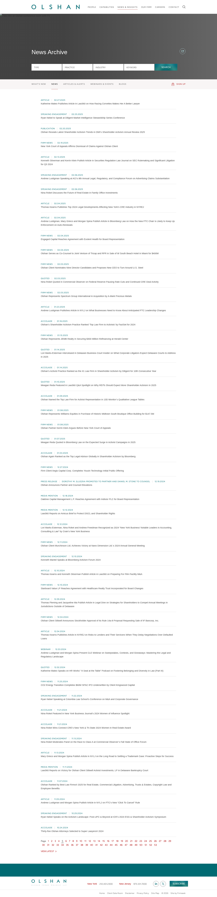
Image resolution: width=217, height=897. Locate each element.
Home (102, 893)
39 (86, 844)
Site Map (155, 893)
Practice (70, 67)
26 (155, 841)
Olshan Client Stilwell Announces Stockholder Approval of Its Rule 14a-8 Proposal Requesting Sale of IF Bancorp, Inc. (100, 620)
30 (43, 844)
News (54, 84)
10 (81, 841)
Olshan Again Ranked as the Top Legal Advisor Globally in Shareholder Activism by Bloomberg (88, 456)
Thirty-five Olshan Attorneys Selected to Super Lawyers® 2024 (72, 831)
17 (113, 841)
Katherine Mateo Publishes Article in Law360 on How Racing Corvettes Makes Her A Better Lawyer (90, 103)
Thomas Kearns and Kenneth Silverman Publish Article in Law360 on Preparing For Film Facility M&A (91, 574)
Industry (101, 67)
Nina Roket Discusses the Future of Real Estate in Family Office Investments (79, 193)
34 (62, 844)
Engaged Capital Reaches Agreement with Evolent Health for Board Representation (82, 239)
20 (126, 841)
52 (150, 844)
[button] (182, 51)
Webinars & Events (102, 84)
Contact (174, 7)
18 (117, 841)
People (92, 7)
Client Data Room (115, 893)
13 (94, 841)
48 (131, 844)
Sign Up (181, 84)
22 (136, 841)
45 (116, 844)
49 (136, 844)
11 (85, 841)
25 (150, 841)
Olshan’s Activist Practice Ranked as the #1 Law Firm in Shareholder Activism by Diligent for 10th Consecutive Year (98, 371)
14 (99, 841)
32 (53, 844)
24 (145, 841)
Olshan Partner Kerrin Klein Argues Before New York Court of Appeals (76, 428)
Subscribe (179, 883)
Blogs (122, 84)
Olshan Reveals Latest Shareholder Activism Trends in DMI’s (93, 132)
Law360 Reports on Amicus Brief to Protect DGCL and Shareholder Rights (78, 513)
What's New (39, 84)
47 (126, 844)
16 (108, 841)
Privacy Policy (143, 893)
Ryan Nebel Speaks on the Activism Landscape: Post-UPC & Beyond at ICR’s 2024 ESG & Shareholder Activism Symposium (103, 817)
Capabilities (106, 7)
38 (81, 844)
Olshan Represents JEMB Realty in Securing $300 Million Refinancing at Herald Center (84, 339)
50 (141, 844)
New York (92, 884)
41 (96, 844)
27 (160, 841)
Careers (160, 7)
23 (141, 841)
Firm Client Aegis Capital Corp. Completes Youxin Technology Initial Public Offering (82, 470)
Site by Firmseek (178, 893)
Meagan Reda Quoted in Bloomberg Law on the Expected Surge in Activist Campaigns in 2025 (88, 442)
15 (103, 841)
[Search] (184, 7)
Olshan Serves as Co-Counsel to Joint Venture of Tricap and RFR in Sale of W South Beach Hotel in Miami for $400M (100, 253)
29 (170, 841)
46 (121, 844)
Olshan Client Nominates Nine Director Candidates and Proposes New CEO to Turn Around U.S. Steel (92, 267)
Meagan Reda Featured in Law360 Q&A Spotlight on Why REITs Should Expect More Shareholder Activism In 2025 (98, 385)
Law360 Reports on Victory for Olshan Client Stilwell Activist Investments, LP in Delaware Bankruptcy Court (94, 770)
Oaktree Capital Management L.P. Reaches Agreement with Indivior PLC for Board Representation (90, 499)
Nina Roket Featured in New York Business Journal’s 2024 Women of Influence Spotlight (85, 713)
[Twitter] (163, 884)
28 (165, 841)
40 (91, 844)
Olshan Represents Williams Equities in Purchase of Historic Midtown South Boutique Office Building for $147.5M (97, 414)
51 (146, 844)
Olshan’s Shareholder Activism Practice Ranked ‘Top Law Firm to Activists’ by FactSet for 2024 (88, 324)
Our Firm (146, 7)
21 (131, 841)
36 (72, 844)
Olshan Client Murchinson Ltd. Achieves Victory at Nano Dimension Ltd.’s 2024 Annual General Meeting (93, 545)
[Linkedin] (156, 884)
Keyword (131, 67)
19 (122, 841)
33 (57, 844)
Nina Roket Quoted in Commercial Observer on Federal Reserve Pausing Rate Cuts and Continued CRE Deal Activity (100, 282)
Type (36, 67)
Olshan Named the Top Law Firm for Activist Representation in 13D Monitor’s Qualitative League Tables (92, 399)
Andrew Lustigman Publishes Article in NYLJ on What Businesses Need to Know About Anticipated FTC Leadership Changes (103, 310)
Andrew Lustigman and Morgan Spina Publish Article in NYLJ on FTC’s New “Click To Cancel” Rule (90, 802)
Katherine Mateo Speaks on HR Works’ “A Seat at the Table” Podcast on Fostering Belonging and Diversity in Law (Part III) (102, 671)
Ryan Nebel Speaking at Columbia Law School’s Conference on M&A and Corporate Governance (89, 699)
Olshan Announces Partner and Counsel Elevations (66, 485)
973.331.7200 (140, 884)
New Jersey (125, 884)
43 (106, 844)
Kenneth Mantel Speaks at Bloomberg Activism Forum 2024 (71, 560)
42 (101, 844)
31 (48, 844)
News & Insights (128, 7)
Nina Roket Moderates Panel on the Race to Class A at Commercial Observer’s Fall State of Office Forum (93, 742)
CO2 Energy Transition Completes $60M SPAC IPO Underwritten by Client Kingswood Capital (88, 685)
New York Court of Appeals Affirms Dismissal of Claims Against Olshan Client (79, 146)
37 (77, 844)
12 (90, 841)
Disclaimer (129, 893)
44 (111, 844)
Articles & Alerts (74, 84)
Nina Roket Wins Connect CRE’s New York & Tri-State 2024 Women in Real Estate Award (86, 728)
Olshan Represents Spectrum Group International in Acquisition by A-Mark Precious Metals (86, 296)
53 (155, 844)
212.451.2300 (106, 884)
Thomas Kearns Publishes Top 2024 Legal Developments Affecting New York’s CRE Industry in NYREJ (92, 207)
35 (67, 844)
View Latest (47, 851)
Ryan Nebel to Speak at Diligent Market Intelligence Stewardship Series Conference (83, 118)
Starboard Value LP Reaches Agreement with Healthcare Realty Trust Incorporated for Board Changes (92, 588)
